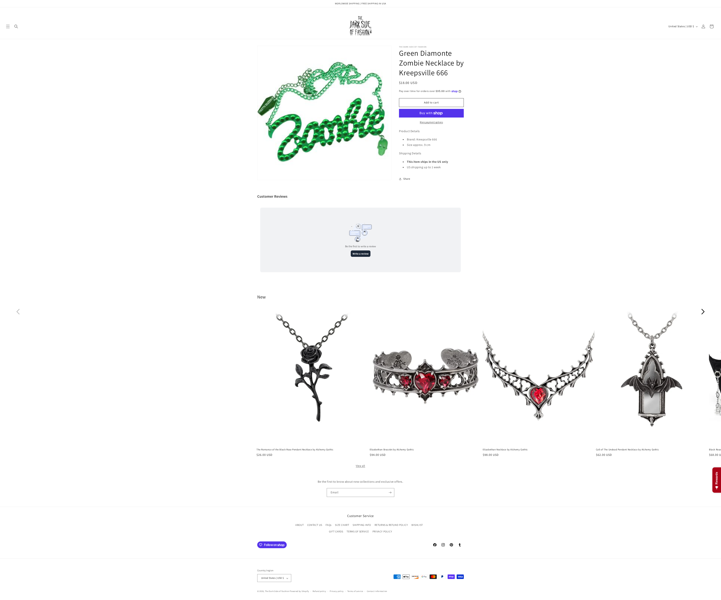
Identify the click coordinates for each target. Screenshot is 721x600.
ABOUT (299, 525)
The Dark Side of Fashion (277, 591)
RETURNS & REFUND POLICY (391, 525)
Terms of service (355, 591)
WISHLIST (417, 525)
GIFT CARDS (336, 531)
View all (360, 465)
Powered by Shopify (299, 591)
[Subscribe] (390, 492)
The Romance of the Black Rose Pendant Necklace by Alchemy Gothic (294, 449)
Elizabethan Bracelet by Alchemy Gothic (392, 449)
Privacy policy (337, 591)
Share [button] (406, 178)
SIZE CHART (342, 525)
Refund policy (319, 591)
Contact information (377, 591)
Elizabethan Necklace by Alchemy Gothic (505, 449)
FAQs (328, 525)
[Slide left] (18, 312)
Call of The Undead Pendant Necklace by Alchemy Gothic (627, 449)
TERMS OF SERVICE (358, 531)
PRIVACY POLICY (382, 531)
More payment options (431, 122)
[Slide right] (703, 312)
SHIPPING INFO (362, 525)
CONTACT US (314, 525)
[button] (8, 26)
